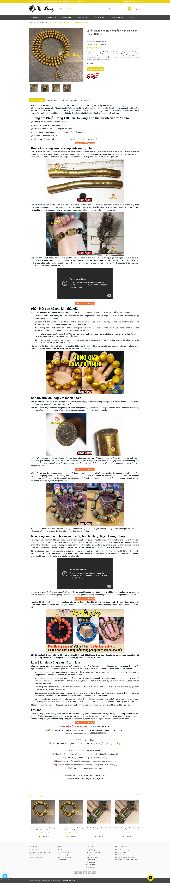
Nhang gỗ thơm (117, 17)
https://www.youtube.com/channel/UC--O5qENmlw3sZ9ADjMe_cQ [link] (91, 765)
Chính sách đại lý (120, 852)
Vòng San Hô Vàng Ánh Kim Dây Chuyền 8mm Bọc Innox (127, 829)
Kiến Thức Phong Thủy (65, 857)
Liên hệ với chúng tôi (35, 857)
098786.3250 (34, 1)
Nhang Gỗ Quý (91, 859)
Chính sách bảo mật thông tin (124, 857)
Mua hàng (43, 836)
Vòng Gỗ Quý (51, 17)
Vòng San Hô (66, 17)
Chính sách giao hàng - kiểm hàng (126, 859)
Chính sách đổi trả (121, 855)
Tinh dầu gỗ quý (99, 17)
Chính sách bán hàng (122, 850)
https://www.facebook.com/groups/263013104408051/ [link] (85, 733)
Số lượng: (89, 63)
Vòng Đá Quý (82, 17)
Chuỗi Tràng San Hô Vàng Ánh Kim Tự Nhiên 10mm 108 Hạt (43, 829)
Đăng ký (138, 1)
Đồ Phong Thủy (91, 864)
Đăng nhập (128, 1)
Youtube (80, 1)
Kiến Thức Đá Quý (63, 855)
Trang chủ (36, 17)
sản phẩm (136, 9)
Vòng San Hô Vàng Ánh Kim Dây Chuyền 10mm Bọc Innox (99, 829)
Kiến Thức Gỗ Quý (63, 852)
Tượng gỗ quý (90, 867)
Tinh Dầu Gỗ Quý (91, 857)
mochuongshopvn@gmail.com (51, 1)
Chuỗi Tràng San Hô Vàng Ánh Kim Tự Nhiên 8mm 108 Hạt (71, 829)
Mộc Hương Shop (101, 44)
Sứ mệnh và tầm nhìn (35, 855)
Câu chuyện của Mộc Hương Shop (39, 852)
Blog (131, 17)
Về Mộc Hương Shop (64, 850)
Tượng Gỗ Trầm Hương (93, 852)
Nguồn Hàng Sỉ (62, 859)
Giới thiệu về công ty (35, 850)
